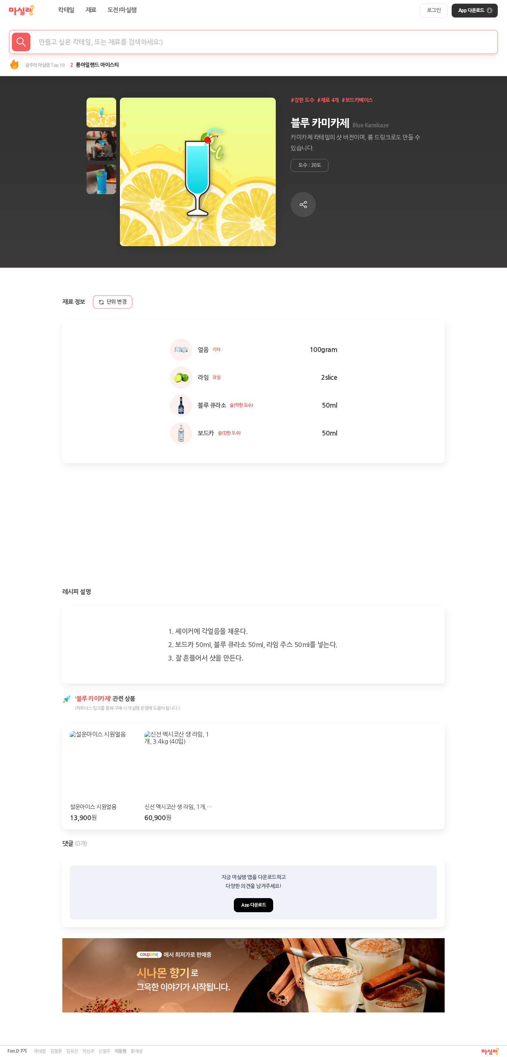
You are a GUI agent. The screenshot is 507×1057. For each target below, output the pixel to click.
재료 (91, 10)
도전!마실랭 (122, 10)
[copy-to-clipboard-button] (303, 204)
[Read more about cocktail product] (253, 975)
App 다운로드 (471, 10)
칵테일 (66, 10)
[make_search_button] (21, 42)
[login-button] (434, 10)
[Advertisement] (253, 526)
